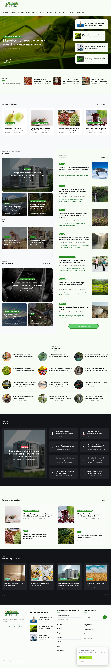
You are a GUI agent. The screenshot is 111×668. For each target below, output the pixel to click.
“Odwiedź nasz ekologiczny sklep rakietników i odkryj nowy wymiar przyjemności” (68, 129)
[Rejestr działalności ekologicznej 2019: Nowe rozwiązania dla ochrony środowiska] (14, 314)
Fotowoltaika (63, 578)
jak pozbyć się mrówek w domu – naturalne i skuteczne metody (65, 446)
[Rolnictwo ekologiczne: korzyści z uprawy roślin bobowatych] (14, 238)
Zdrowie (59, 646)
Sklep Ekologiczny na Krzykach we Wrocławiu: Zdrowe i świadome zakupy (99, 80)
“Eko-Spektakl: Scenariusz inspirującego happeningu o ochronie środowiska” (97, 397)
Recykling (59, 633)
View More (103, 500)
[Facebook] (5, 626)
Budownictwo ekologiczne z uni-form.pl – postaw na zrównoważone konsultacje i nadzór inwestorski (65, 459)
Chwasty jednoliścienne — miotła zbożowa (96, 584)
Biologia (62, 163)
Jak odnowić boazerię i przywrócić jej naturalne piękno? (14, 584)
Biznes (62, 123)
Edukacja (62, 186)
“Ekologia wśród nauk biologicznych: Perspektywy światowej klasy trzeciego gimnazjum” (72, 191)
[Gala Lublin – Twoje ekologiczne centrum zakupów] (6, 398)
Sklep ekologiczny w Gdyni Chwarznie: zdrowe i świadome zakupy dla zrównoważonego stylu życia (24, 356)
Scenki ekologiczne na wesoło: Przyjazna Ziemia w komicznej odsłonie (58, 383)
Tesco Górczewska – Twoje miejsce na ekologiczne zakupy (13, 129)
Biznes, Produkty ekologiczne (40, 123)
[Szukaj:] (96, 617)
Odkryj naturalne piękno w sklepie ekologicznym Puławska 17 (96, 129)
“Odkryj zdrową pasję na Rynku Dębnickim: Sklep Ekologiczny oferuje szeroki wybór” (40, 129)
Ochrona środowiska (62, 619)
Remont (8, 578)
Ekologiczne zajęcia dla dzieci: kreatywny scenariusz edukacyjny (60, 397)
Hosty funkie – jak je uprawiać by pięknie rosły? (65, 472)
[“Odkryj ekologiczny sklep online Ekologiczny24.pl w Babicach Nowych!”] (57, 81)
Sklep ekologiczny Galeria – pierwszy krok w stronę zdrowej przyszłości (24, 383)
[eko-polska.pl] (12, 4)
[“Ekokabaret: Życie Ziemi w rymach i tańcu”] (78, 384)
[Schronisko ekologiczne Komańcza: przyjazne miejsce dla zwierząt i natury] (42, 370)
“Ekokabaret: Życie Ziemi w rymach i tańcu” (96, 383)
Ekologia (35, 578)
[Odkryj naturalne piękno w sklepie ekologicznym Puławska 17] (96, 118)
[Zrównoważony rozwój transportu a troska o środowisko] (40, 238)
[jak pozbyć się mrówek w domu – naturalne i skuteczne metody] (55, 42)
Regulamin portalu (89, 629)
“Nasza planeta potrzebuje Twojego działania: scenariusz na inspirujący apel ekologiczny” (96, 356)
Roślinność (62, 303)
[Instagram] (20, 626)
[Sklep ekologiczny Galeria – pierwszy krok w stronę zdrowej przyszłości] (6, 384)
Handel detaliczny (10, 123)
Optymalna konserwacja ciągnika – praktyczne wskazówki (94, 472)
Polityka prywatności (89, 634)
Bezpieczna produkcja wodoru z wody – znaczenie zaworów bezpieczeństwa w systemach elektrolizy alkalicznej (65, 432)
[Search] (106, 12)
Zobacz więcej (46, 222)
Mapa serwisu (88, 638)
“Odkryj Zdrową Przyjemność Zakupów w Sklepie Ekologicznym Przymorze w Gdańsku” (23, 369)
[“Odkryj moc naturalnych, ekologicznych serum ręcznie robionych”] (42, 356)
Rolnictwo (62, 279)
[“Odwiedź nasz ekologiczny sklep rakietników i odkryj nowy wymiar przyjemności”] (69, 118)
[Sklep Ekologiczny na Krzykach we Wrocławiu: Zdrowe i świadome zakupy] (86, 81)
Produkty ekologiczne (63, 615)
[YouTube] (15, 626)
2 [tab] (4, 595)
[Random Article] (103, 12)
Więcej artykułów (102, 104)
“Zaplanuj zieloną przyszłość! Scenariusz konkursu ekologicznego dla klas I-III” (96, 369)
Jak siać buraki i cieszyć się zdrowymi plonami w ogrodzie (96, 459)
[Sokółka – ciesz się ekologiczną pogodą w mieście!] (100, 310)
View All (103, 157)
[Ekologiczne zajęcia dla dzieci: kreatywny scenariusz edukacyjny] (42, 398)
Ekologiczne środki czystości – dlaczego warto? (40, 584)
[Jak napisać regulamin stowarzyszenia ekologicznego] (40, 314)
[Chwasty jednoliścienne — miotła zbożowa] (96, 573)
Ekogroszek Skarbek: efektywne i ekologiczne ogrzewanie (94, 432)
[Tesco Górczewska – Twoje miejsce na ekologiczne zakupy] (14, 118)
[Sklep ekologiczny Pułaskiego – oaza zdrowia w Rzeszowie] (66, 536)
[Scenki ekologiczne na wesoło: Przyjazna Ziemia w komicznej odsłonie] (42, 384)
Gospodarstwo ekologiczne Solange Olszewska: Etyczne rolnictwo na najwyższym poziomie (71, 285)
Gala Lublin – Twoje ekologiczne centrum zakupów (23, 397)
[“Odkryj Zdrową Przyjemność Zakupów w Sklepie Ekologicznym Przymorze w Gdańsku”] (6, 370)
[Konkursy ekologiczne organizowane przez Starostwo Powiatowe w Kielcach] (40, 204)
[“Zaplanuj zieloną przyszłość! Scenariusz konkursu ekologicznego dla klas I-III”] (78, 370)
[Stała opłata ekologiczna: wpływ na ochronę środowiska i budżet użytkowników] (14, 204)
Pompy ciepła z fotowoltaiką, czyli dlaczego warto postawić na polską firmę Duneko (69, 584)
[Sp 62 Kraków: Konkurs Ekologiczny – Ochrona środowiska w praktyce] (100, 264)
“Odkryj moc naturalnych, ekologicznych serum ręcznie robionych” (58, 356)
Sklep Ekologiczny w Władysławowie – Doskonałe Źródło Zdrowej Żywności (42, 80)
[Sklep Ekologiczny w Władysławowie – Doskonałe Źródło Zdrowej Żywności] (28, 81)
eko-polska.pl (64, 171)
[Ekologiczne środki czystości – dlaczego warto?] (42, 573)
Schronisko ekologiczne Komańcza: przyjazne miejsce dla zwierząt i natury (60, 369)
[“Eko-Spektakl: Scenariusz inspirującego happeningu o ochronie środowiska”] (78, 398)
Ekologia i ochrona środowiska (67, 257)
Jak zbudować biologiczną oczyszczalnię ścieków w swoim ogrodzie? (95, 446)
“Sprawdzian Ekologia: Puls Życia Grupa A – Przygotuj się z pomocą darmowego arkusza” (74, 215)
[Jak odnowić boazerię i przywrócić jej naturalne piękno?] (14, 573)
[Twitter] (10, 626)
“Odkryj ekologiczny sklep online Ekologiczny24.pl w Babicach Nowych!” (70, 80)
